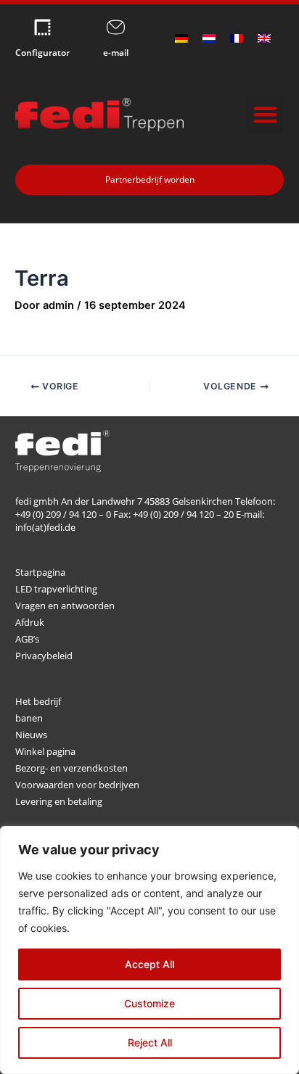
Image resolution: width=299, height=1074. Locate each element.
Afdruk (29, 622)
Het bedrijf (38, 701)
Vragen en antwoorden (65, 605)
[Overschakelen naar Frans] (236, 38)
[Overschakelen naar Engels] (264, 38)
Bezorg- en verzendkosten (71, 767)
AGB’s (27, 638)
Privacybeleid (44, 655)
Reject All (150, 1042)
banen (29, 717)
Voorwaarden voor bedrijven (77, 784)
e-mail (115, 52)
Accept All (149, 964)
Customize (149, 1003)
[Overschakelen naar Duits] (181, 38)
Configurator (42, 52)
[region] (149, 950)
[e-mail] (116, 27)
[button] (265, 115)
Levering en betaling (58, 801)
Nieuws (31, 734)
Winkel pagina (45, 751)
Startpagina (40, 572)
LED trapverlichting (56, 588)
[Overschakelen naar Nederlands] (209, 38)
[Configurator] (42, 27)
